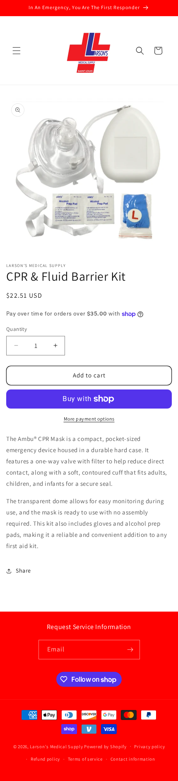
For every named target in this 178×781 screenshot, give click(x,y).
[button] (16, 51)
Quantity (16, 329)
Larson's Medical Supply (56, 746)
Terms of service (85, 759)
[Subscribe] (130, 649)
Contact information (133, 759)
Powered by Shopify (105, 746)
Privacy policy (149, 746)
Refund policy (45, 759)
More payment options (89, 419)
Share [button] (23, 570)
